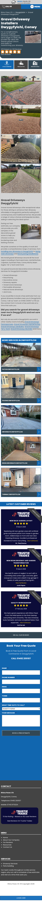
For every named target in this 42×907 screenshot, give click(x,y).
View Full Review (32, 541)
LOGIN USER (21, 898)
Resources (7, 845)
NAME (5, 668)
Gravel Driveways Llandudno (12, 327)
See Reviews (6, 54)
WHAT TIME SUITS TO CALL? (13, 705)
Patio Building (8, 866)
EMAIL (5, 687)
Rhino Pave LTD (7, 12)
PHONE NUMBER (9, 677)
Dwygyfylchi (20, 12)
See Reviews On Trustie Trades (19, 821)
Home (5, 837)
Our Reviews (8, 842)
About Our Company (11, 840)
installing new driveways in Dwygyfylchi (17, 251)
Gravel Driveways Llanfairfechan (27, 324)
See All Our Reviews (21, 635)
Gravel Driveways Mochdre (21, 329)
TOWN (4, 696)
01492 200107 (24, 658)
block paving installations (28, 254)
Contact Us (7, 847)
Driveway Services (10, 864)
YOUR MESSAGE (9, 713)
